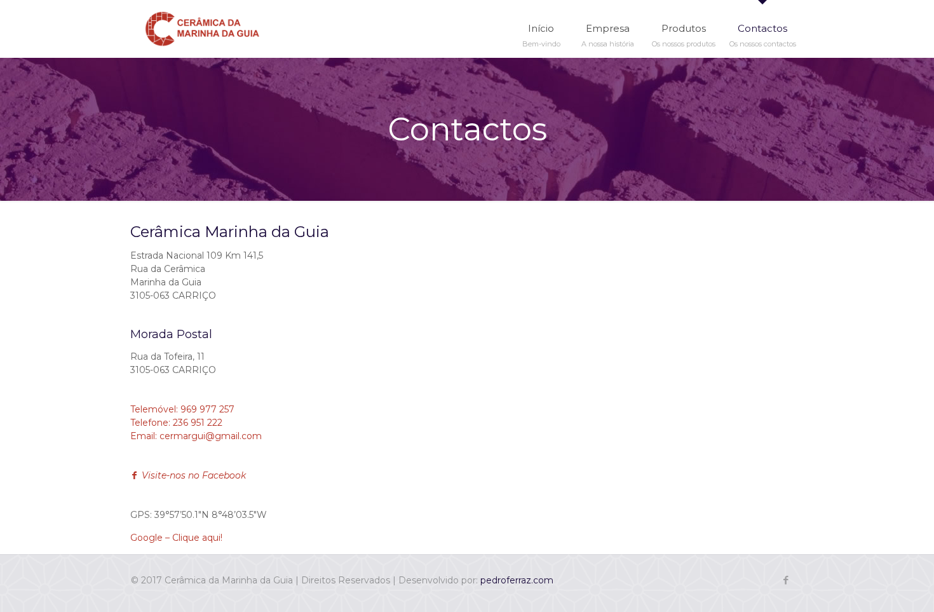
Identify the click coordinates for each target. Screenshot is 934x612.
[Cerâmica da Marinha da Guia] (202, 28)
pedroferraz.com (516, 580)
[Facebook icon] (785, 580)
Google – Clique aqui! (176, 537)
